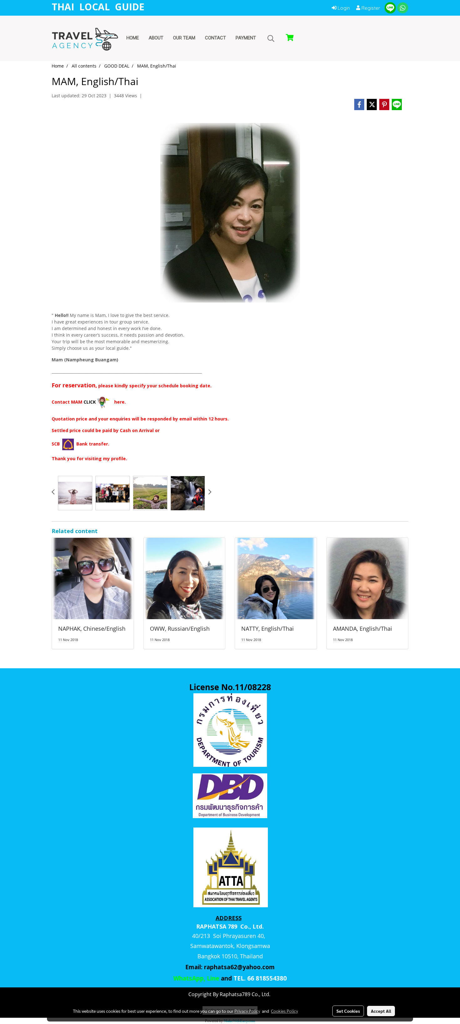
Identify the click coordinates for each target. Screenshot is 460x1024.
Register (370, 8)
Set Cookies (348, 1011)
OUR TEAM (184, 38)
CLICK (90, 402)
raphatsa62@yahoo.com (239, 967)
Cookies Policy (284, 1011)
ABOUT (156, 38)
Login (343, 8)
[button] (271, 38)
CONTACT (215, 38)
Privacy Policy (247, 1011)
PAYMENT (246, 38)
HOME (132, 38)
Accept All (381, 1011)
